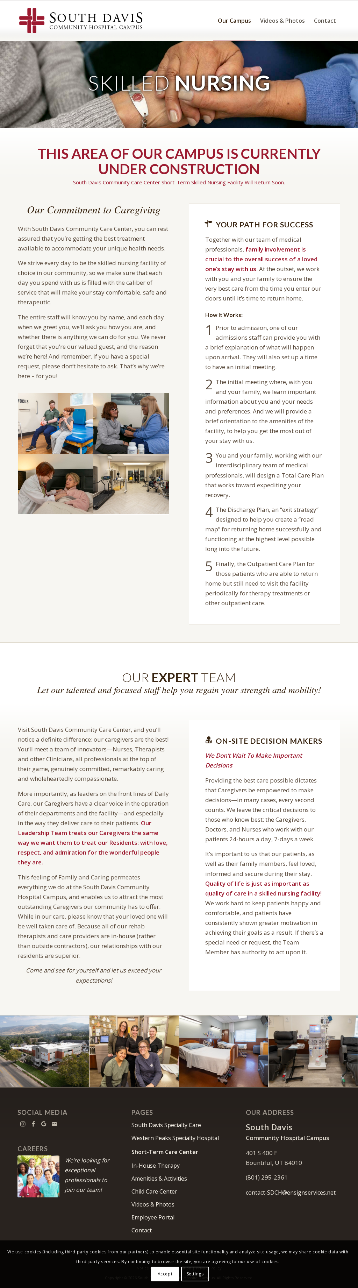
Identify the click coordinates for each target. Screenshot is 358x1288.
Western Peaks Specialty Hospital (175, 1138)
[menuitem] (234, 20)
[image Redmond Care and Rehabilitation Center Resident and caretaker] (56, 423)
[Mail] (54, 1124)
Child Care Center (154, 1191)
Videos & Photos (152, 1204)
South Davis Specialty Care (166, 1125)
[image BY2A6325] (56, 484)
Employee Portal (152, 1217)
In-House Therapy (155, 1165)
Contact (141, 1230)
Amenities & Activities (159, 1178)
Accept (165, 1274)
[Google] (43, 1124)
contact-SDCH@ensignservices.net (291, 1192)
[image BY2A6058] (132, 423)
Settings (195, 1274)
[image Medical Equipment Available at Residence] (313, 1051)
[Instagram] (22, 1124)
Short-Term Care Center (164, 1152)
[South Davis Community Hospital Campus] (81, 20)
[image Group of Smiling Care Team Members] (134, 1051)
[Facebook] (33, 1124)
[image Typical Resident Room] (223, 1051)
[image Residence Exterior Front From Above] (45, 1051)
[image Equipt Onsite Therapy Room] (132, 484)
